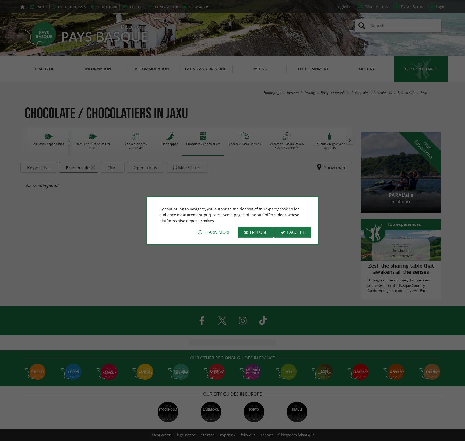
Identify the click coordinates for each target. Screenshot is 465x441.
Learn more (217, 232)
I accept (296, 232)
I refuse (258, 232)
